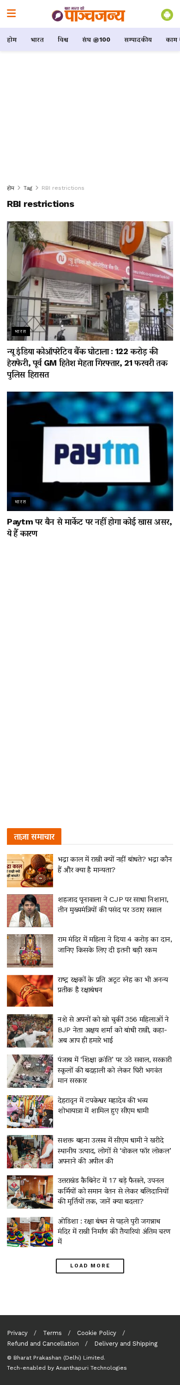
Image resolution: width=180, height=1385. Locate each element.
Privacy (17, 1332)
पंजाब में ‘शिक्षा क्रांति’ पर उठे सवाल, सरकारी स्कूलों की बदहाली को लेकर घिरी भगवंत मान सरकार (115, 1070)
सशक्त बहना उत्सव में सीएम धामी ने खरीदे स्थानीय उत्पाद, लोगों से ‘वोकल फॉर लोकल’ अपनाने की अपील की (114, 1150)
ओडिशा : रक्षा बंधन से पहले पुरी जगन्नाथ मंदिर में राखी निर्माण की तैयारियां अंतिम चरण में (114, 1231)
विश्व (63, 39)
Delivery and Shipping (125, 1343)
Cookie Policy (96, 1332)
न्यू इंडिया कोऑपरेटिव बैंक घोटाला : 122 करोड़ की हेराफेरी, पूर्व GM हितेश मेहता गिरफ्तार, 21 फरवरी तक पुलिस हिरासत (87, 362)
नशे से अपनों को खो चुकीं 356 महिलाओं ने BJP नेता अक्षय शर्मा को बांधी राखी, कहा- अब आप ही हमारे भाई (113, 1029)
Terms (52, 1332)
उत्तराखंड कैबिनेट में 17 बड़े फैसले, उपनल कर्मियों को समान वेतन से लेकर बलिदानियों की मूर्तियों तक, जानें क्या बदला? (113, 1190)
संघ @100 (96, 39)
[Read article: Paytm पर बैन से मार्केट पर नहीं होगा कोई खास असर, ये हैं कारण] (90, 451)
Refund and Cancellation (43, 1343)
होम (12, 39)
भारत (37, 39)
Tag (28, 188)
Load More (90, 1266)
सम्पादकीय (138, 39)
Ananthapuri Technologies (91, 1368)
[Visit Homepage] (89, 14)
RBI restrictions (63, 188)
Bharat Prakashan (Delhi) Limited (58, 1357)
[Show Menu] (11, 14)
